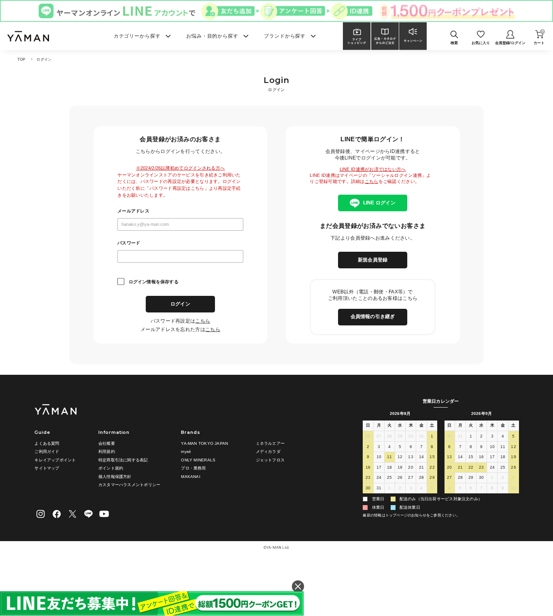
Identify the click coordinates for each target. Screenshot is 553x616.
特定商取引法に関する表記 (123, 460)
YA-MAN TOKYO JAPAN (204, 443)
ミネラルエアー (270, 443)
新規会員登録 (372, 260)
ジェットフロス (270, 460)
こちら (202, 321)
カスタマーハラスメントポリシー (129, 484)
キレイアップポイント (55, 460)
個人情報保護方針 (115, 476)
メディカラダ (268, 451)
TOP (21, 59)
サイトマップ (46, 468)
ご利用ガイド (46, 451)
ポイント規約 (110, 468)
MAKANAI (190, 476)
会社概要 (106, 443)
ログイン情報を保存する (154, 281)
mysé (186, 451)
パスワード (128, 243)
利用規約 (106, 451)
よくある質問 (46, 443)
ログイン (180, 304)
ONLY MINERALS (198, 460)
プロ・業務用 (193, 468)
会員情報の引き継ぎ (373, 316)
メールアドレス (133, 211)
